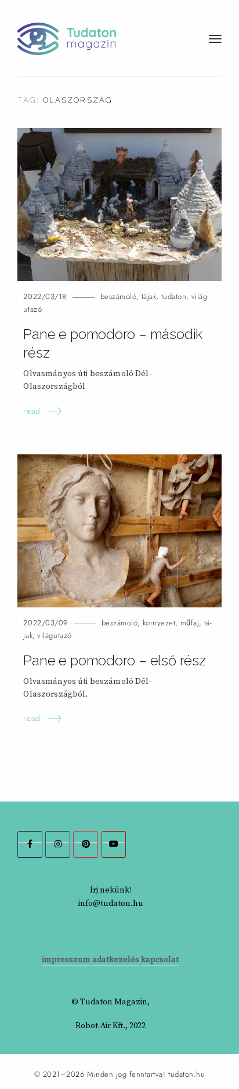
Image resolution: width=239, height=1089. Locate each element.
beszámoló (118, 296)
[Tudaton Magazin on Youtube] (114, 844)
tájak (149, 296)
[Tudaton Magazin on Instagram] (57, 844)
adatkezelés (115, 960)
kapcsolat (160, 960)
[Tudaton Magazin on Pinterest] (85, 844)
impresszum (66, 960)
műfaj (190, 622)
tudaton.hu (186, 1074)
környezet (159, 622)
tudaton (174, 296)
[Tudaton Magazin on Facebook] (29, 844)
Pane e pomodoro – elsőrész (114, 661)
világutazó (54, 635)
